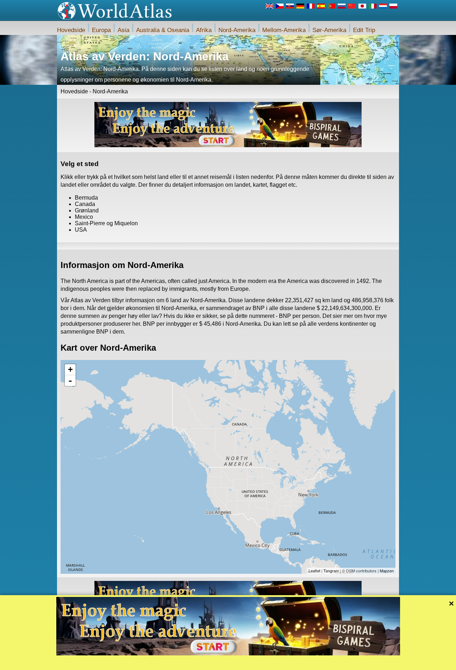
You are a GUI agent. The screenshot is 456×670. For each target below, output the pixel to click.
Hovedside (71, 30)
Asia (123, 30)
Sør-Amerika (329, 30)
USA (81, 230)
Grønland (87, 210)
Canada (85, 204)
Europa (101, 30)
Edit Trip (364, 30)
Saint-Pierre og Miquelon (106, 223)
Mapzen (387, 570)
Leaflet (314, 570)
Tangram (331, 570)
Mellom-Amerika (284, 30)
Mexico (84, 217)
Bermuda (86, 198)
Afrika (204, 30)
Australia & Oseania (162, 30)
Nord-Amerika (236, 30)
